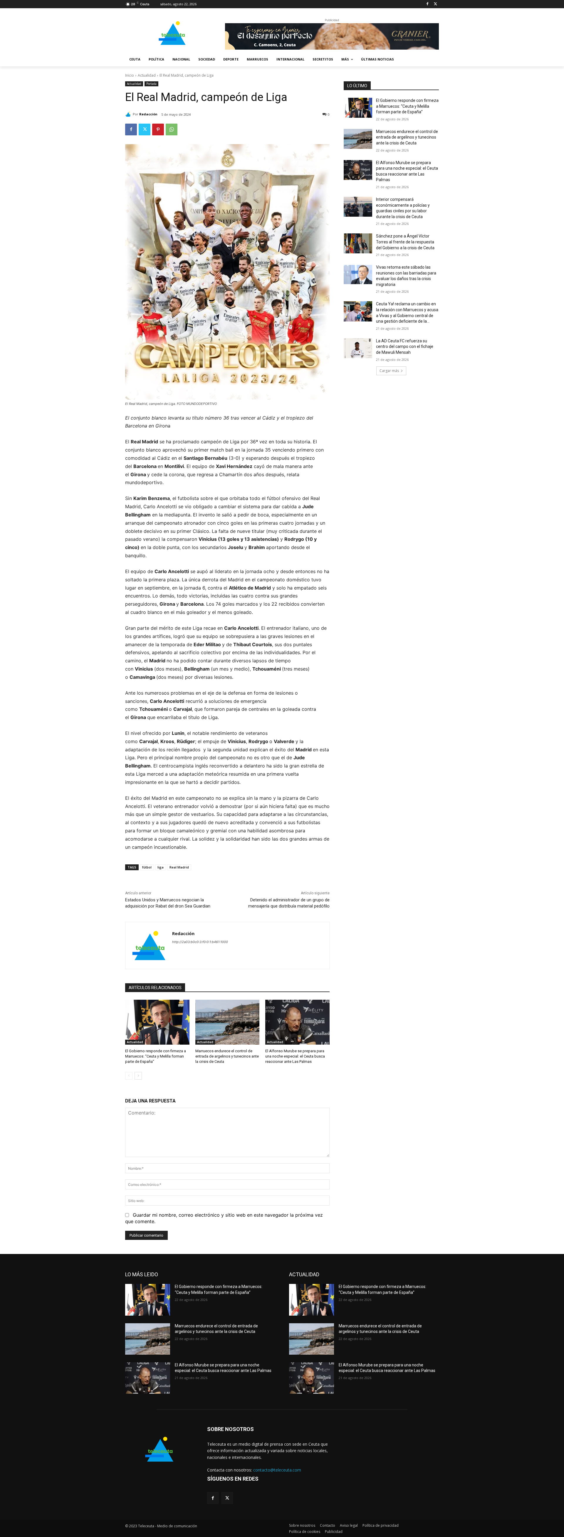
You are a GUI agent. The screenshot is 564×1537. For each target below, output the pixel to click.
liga (160, 867)
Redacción (148, 114)
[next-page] (138, 1076)
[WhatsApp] (171, 129)
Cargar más (389, 370)
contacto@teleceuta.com (277, 1470)
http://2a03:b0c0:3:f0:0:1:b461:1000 (200, 942)
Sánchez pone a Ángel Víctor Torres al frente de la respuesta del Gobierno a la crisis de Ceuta (405, 242)
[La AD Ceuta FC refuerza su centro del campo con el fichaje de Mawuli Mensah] (358, 348)
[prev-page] (128, 1076)
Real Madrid (179, 867)
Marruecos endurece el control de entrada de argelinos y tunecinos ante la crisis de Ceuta (227, 1056)
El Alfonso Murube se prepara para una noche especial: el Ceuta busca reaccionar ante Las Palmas (295, 1056)
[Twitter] (435, 4)
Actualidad (147, 75)
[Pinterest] (158, 129)
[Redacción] (129, 114)
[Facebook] (427, 4)
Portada (151, 84)
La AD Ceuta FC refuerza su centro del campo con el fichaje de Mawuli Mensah (404, 347)
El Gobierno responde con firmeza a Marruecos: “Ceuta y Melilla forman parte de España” (155, 1056)
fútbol (147, 867)
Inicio (129, 75)
